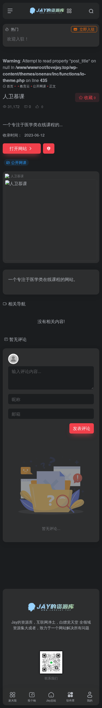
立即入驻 (87, 29)
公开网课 (39, 86)
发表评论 (81, 428)
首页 (10, 86)
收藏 (90, 97)
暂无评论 (18, 339)
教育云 (25, 86)
